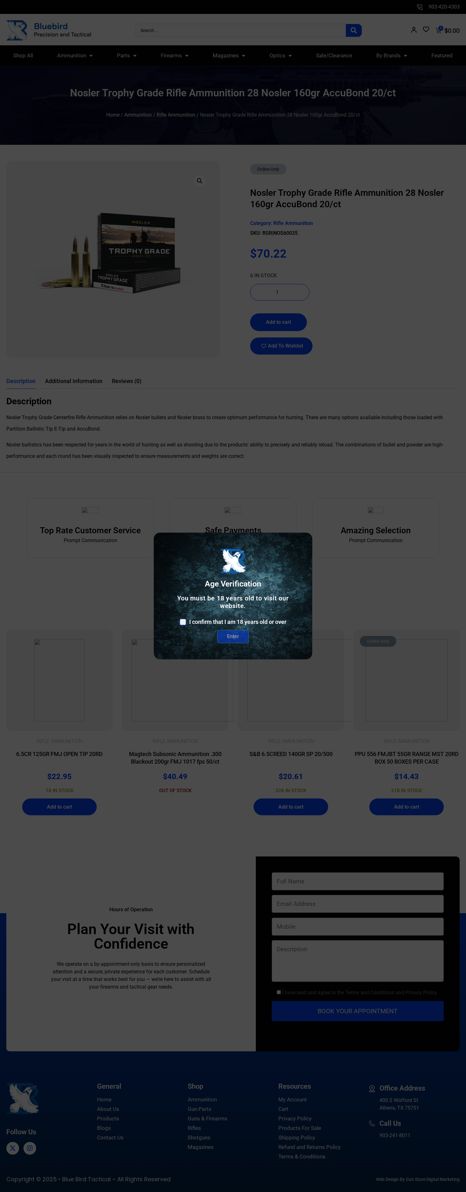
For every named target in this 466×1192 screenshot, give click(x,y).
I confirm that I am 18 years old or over (237, 622)
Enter (233, 636)
